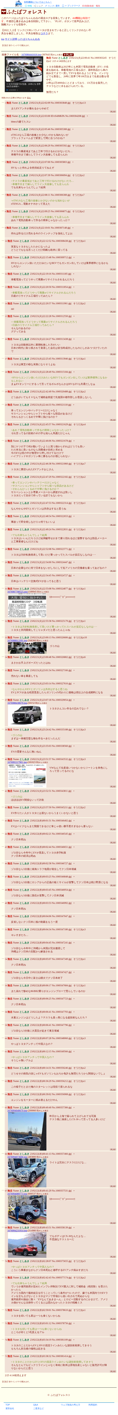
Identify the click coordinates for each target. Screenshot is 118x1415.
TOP (8, 1404)
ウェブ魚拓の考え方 (70, 1404)
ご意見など (38, 1408)
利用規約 (92, 1404)
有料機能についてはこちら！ (38, 1)
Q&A (35, 1404)
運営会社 (10, 1408)
